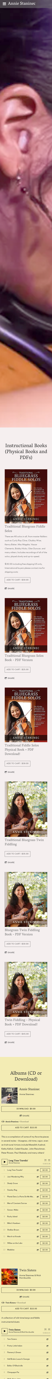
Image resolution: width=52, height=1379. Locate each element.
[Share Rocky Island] (37, 1216)
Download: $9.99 (26, 1109)
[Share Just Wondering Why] (37, 1177)
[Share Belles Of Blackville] (47, 1366)
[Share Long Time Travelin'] (37, 1170)
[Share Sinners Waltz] (37, 1210)
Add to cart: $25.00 (18, 670)
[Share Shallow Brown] (37, 1230)
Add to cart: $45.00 (18, 1034)
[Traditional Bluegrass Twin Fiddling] (26, 809)
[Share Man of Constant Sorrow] (37, 1203)
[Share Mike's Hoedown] (37, 1223)
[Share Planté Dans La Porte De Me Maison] (37, 1196)
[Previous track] (45, 1160)
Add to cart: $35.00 (18, 854)
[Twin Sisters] (9, 1277)
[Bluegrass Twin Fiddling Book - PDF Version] (26, 899)
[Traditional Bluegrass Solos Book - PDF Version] (26, 625)
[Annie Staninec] (9, 1096)
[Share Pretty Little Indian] (47, 1346)
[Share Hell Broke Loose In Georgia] (47, 1359)
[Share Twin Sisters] (47, 1339)
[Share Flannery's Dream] (47, 1352)
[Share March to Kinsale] (37, 1236)
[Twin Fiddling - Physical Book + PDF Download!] (26, 989)
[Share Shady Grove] (37, 1183)
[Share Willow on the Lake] (37, 1243)
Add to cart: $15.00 (26, 1128)
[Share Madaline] (37, 1250)
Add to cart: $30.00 (18, 580)
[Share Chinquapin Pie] (47, 1372)
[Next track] (49, 1160)
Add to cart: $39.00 (18, 763)
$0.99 (45, 1170)
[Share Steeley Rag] (37, 1190)
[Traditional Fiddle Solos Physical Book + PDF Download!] (26, 715)
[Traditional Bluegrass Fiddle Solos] (26, 496)
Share (11, 589)
